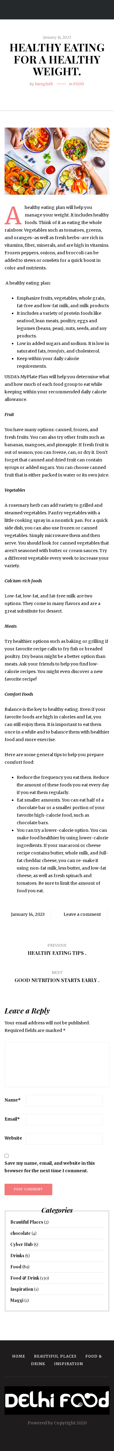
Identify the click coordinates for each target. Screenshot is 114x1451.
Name (13, 1100)
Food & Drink (24, 1278)
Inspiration (21, 1289)
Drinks (17, 1255)
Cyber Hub (21, 1244)
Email (12, 1119)
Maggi (16, 1300)
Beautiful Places (26, 1222)
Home (18, 1356)
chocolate (20, 1233)
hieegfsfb (44, 84)
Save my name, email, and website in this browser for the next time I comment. (50, 1166)
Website (13, 1138)
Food (78, 84)
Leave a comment (82, 914)
